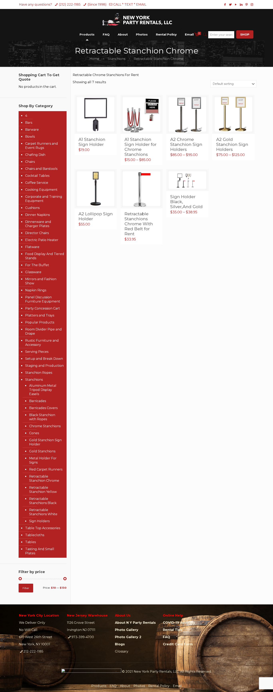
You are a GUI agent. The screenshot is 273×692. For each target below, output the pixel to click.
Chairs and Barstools (41, 169)
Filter (26, 588)
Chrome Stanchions (45, 426)
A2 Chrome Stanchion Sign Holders (186, 144)
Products (98, 686)
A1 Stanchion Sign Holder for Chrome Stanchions (140, 147)
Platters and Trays (39, 315)
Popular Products (39, 322)
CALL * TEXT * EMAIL (129, 4)
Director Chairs (37, 233)
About (125, 686)
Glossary (121, 651)
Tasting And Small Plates (39, 551)
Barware (32, 129)
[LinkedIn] (241, 4)
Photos (139, 686)
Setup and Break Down (44, 359)
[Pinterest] (246, 4)
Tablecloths (34, 535)
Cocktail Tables (37, 176)
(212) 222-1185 (70, 4)
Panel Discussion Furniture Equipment (42, 299)
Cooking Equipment (41, 190)
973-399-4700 (82, 637)
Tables (30, 542)
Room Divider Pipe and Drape (43, 331)
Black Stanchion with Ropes (42, 417)
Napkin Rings (35, 290)
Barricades (37, 401)
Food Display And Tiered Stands (44, 256)
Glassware (33, 272)
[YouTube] (236, 4)
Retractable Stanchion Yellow (43, 490)
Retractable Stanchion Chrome (44, 478)
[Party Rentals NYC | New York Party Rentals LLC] (136, 18)
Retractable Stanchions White (43, 512)
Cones (34, 433)
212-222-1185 (33, 651)
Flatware (32, 247)
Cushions (32, 208)
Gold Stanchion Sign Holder (45, 442)
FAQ (113, 686)
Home (94, 59)
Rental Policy (158, 686)
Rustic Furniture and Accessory (42, 343)
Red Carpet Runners (45, 469)
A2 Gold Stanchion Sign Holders (232, 144)
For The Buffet (37, 265)
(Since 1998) (97, 4)
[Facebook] (225, 4)
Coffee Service (36, 183)
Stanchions (116, 59)
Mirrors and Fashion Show (40, 281)
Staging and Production (44, 366)
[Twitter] (230, 4)
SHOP (244, 34)
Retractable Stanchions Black (43, 501)
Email (177, 686)
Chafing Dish (35, 155)
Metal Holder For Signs (43, 460)
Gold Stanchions (42, 451)
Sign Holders (39, 521)
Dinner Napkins (37, 215)
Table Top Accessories (42, 528)
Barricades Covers (43, 408)
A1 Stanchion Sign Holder (92, 142)
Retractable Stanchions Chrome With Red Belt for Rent (139, 223)
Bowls (30, 136)
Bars (28, 123)
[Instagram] (252, 4)
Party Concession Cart (42, 308)
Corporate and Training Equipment (43, 199)
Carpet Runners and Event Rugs (41, 146)
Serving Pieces (36, 352)
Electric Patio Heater (41, 240)
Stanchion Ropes (38, 373)
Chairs (30, 162)
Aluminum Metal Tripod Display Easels (42, 390)
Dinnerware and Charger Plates (38, 224)
